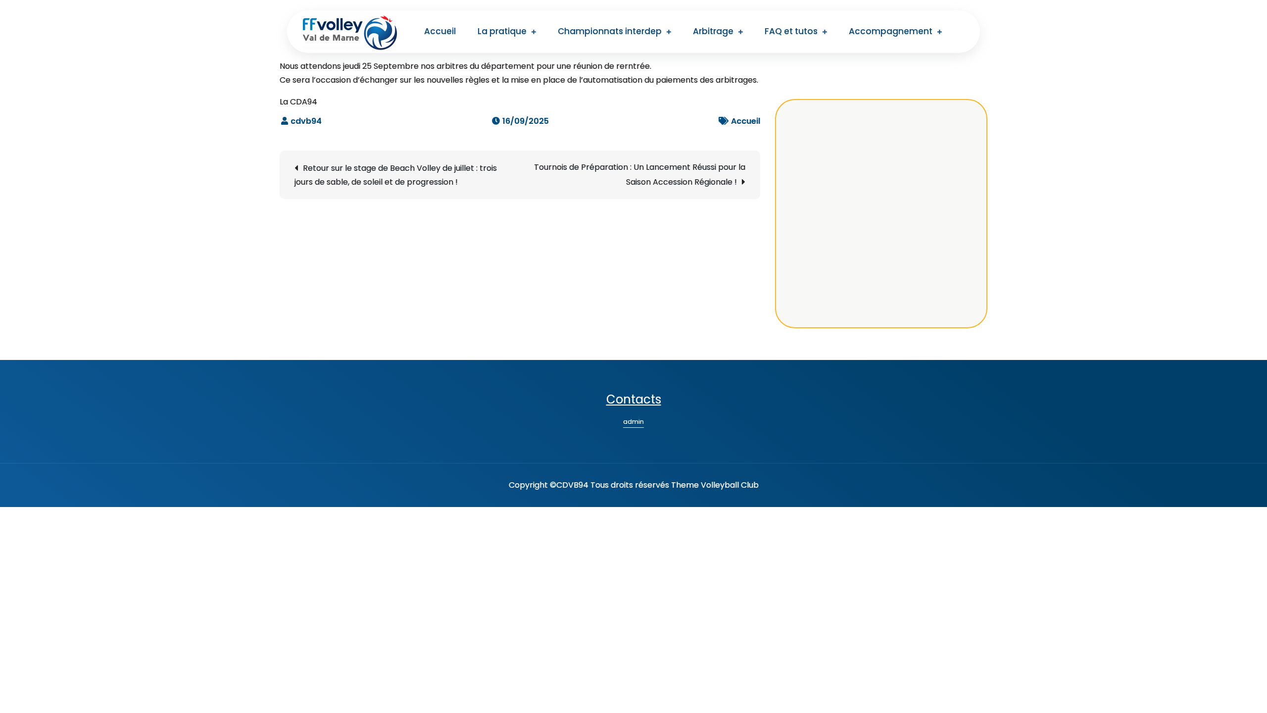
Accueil (440, 31)
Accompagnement (890, 31)
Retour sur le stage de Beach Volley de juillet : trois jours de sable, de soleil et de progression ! (395, 175)
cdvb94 (306, 121)
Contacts (633, 399)
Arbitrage (713, 31)
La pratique (502, 31)
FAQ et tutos (791, 31)
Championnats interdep (610, 31)
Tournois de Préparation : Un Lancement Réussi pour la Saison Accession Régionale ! (639, 174)
